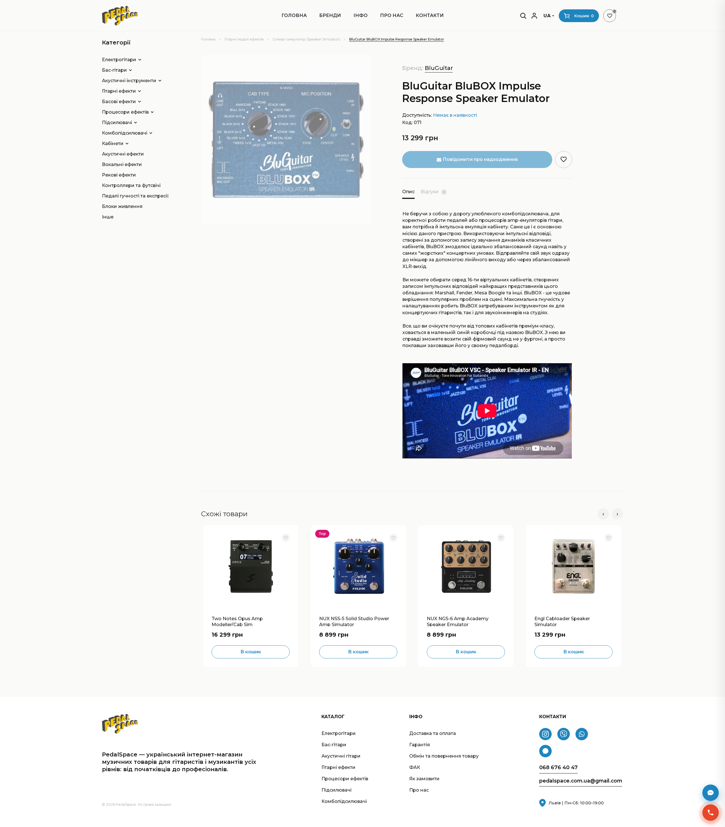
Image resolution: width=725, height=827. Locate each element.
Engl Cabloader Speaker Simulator (562, 621)
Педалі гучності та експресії (135, 196)
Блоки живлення (122, 206)
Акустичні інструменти (129, 80)
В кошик (250, 651)
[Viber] (563, 734)
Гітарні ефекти (119, 91)
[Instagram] (545, 734)
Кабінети (112, 143)
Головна (294, 15)
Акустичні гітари (341, 756)
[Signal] (545, 751)
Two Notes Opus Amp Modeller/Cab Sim (237, 621)
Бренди (330, 15)
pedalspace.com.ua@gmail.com (580, 781)
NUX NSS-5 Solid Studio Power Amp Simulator (354, 621)
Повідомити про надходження (480, 159)
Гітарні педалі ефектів (244, 39)
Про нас (391, 15)
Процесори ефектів (125, 112)
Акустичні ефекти (123, 154)
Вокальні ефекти (122, 164)
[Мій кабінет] (534, 15)
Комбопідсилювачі (124, 133)
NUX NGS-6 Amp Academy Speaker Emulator (458, 621)
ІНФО (360, 15)
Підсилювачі (117, 122)
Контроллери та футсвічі (131, 185)
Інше (108, 217)
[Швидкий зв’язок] (710, 812)
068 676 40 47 (558, 768)
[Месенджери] (710, 793)
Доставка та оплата (432, 733)
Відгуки (433, 191)
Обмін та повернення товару (444, 756)
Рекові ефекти (119, 175)
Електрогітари (119, 59)
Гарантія (419, 744)
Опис (408, 191)
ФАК (414, 767)
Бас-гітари (114, 70)
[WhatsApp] (581, 734)
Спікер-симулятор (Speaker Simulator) (306, 39)
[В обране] (286, 538)
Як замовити (424, 778)
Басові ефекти (119, 101)
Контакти (430, 15)
